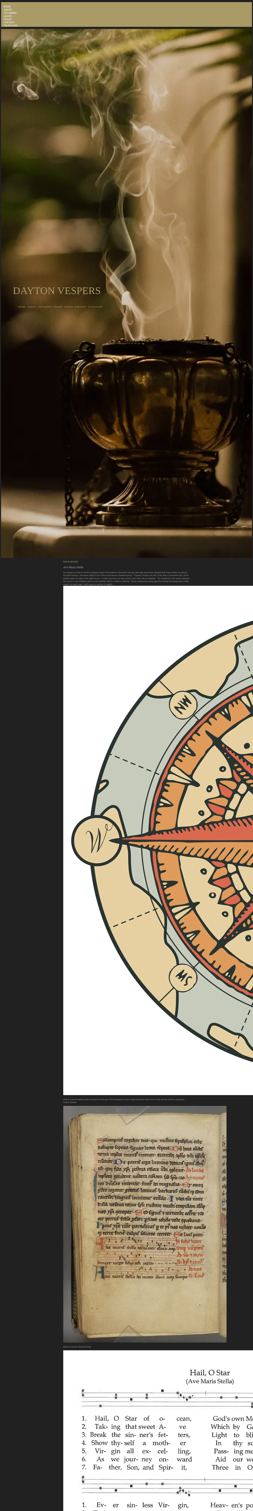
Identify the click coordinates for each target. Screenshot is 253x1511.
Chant (8, 18)
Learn (8, 15)
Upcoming (10, 12)
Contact (9, 22)
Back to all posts (70, 561)
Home (7, 6)
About (8, 9)
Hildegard (11, 25)
